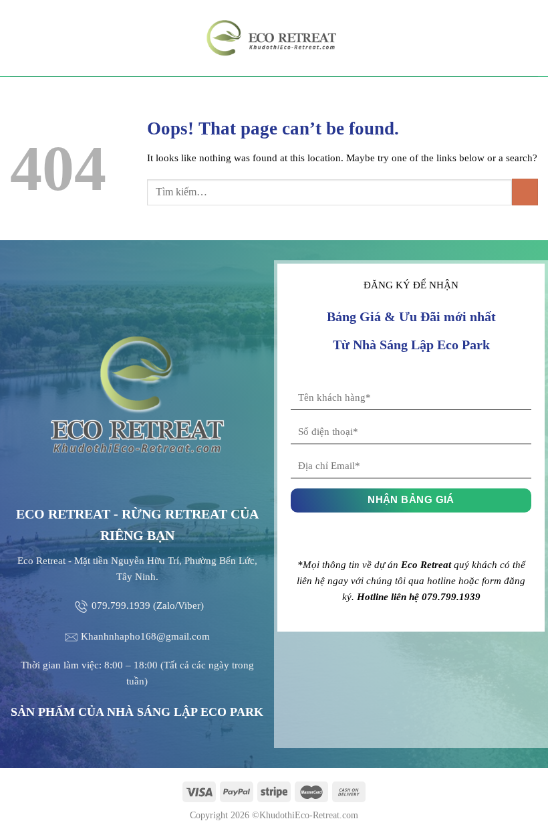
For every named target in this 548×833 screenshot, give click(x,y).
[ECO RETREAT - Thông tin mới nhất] (274, 38)
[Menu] (18, 37)
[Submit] (525, 192)
